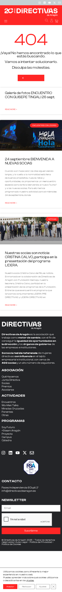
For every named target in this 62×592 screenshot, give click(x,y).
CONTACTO (12, 481)
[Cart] (56, 21)
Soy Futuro (8, 427)
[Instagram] (39, 2)
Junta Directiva (11, 380)
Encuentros (9, 402)
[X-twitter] (54, 2)
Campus (7, 437)
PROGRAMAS (13, 421)
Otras (5, 415)
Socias (6, 383)
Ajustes (42, 586)
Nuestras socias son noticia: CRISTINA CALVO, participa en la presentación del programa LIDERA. (31, 259)
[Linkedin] (44, 2)
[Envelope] (31, 453)
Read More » (11, 109)
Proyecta (7, 434)
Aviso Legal (21, 542)
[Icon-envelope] (59, 2)
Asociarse (8, 389)
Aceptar (10, 586)
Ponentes (7, 412)
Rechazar (26, 586)
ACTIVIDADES (13, 395)
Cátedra (7, 440)
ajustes (30, 580)
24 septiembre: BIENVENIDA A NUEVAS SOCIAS (29, 161)
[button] (5, 21)
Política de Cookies (11, 544)
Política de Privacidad (41, 542)
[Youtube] (49, 2)
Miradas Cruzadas (13, 408)
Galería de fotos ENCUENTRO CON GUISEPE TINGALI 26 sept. (30, 95)
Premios (7, 386)
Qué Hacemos (10, 376)
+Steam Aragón (11, 430)
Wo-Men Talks (10, 405)
